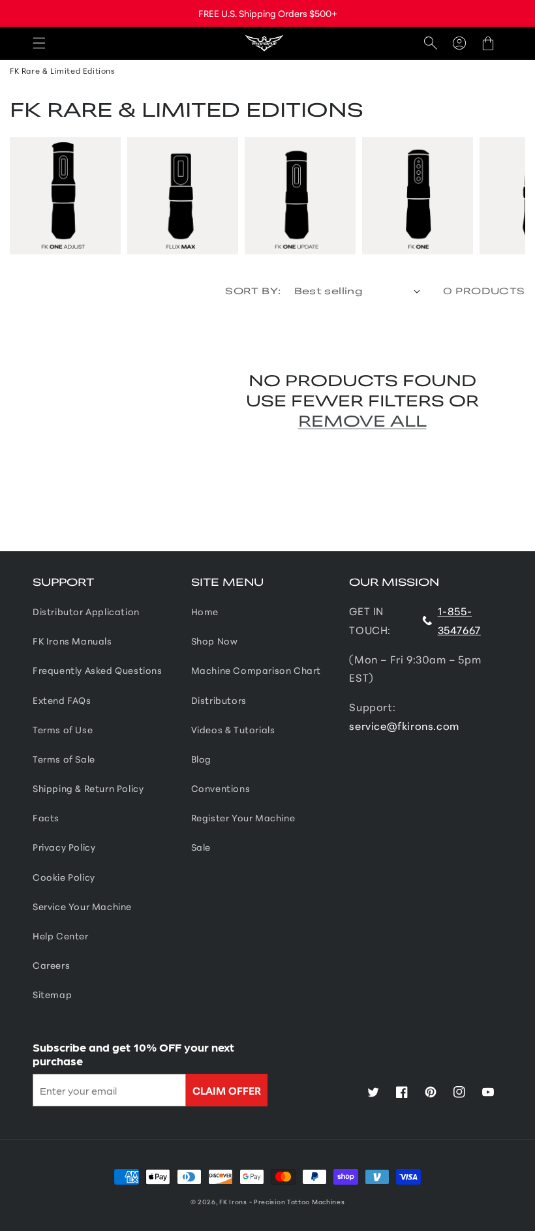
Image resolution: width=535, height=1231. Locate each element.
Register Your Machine (243, 817)
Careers (51, 964)
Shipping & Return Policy (88, 788)
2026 (207, 1201)
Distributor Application (86, 611)
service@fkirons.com (404, 725)
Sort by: (253, 290)
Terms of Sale (64, 758)
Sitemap (52, 994)
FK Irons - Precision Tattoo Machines (281, 1201)
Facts (46, 817)
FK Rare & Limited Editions (62, 70)
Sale (201, 846)
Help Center (61, 935)
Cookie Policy (64, 876)
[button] (39, 43)
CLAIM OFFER (226, 1089)
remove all (362, 420)
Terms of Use (63, 729)
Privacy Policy (64, 846)
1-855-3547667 (459, 620)
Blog (201, 758)
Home (205, 611)
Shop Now (214, 640)
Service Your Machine (82, 906)
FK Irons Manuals (72, 640)
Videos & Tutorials (233, 729)
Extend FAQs (62, 700)
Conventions (221, 788)
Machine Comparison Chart (256, 669)
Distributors (219, 700)
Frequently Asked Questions (97, 669)
